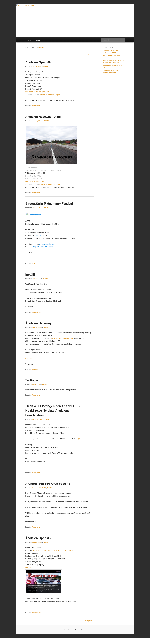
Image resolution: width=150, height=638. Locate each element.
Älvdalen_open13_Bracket (64, 550)
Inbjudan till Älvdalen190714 (35, 181)
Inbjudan (28, 567)
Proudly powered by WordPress (75, 630)
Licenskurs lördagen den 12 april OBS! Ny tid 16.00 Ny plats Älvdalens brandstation (53, 410)
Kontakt (37, 40)
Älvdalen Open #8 (38, 538)
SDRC (38, 235)
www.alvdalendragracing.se (49, 94)
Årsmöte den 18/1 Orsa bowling (47, 483)
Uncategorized (36, 106)
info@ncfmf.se (81, 438)
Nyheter (28, 40)
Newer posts (89, 54)
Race (33, 263)
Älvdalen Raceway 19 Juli (43, 116)
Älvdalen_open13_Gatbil (42, 550)
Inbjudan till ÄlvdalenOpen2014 (37, 91)
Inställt (30, 274)
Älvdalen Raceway (38, 323)
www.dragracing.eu (46, 244)
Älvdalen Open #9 (38, 62)
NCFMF (41, 48)
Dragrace (28, 358)
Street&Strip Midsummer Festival (49, 203)
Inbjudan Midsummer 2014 (43, 246)
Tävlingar (31, 380)
